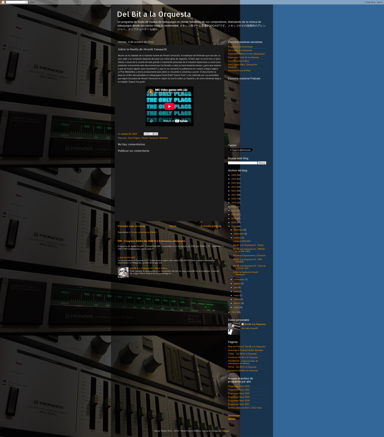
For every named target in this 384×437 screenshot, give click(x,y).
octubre (238, 238)
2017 (234, 210)
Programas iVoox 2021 (239, 390)
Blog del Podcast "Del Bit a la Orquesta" (247, 346)
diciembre (239, 230)
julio (236, 287)
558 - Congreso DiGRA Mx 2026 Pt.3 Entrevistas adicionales (151, 241)
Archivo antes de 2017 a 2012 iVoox (245, 408)
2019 (234, 203)
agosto (237, 283)
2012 (234, 312)
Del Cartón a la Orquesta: (240, 50)
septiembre (239, 279)
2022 (234, 191)
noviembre (239, 234)
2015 (234, 218)
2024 (234, 183)
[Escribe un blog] (148, 133)
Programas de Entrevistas (240, 47)
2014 (234, 222)
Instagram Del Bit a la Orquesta (243, 370)
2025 (234, 179)
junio (236, 291)
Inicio (173, 226)
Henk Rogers (134, 138)
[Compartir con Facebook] (153, 133)
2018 (234, 207)
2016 (234, 214)
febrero (237, 303)
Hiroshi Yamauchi (150, 138)
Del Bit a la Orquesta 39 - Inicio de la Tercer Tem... (249, 267)
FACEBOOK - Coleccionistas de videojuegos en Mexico (243, 362)
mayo (237, 295)
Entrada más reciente (131, 226)
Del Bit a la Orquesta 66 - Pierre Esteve (148, 268)
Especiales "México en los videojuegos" (246, 54)
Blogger (225, 431)
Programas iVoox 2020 (239, 393)
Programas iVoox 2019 (239, 397)
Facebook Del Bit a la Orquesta (243, 357)
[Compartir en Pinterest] (156, 133)
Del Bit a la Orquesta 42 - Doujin (248, 245)
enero (237, 307)
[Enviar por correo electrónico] (145, 133)
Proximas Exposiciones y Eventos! (249, 255)
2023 (234, 187)
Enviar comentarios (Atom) (144, 232)
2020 (234, 199)
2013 (234, 226)
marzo (237, 299)
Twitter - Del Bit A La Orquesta (242, 354)
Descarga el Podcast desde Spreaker (245, 350)
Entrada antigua (211, 226)
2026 (234, 175)
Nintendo (163, 138)
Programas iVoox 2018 (239, 400)
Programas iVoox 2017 (239, 404)
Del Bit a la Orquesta (154, 14)
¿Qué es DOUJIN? (127, 257)
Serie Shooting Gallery (238, 61)
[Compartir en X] (150, 133)
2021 (234, 195)
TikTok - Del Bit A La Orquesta (242, 367)
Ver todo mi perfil (250, 328)
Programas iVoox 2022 (239, 386)
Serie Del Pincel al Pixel (239, 70)
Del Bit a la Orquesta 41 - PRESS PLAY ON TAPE (249, 250)
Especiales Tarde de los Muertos (243, 57)
